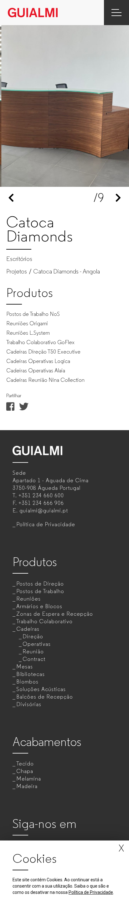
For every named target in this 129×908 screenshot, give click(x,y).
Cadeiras (27, 628)
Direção (33, 636)
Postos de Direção (40, 583)
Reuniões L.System (28, 333)
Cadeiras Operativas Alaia (35, 370)
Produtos (35, 561)
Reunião (33, 651)
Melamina (28, 778)
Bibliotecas (30, 674)
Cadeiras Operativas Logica (38, 361)
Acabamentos (47, 741)
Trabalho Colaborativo (44, 621)
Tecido (25, 763)
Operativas (37, 643)
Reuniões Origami (27, 323)
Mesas (24, 666)
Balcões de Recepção (44, 696)
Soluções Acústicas (41, 689)
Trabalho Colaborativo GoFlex (40, 342)
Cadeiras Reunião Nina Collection (45, 380)
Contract (34, 659)
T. (38, 495)
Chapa (24, 771)
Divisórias (28, 704)
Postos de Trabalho (40, 591)
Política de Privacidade (45, 524)
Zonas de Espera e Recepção (54, 613)
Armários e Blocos (39, 606)
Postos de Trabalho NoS (33, 314)
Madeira (27, 786)
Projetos (16, 271)
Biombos (27, 681)
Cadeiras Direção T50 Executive (43, 352)
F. (38, 503)
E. (40, 510)
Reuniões (28, 598)
